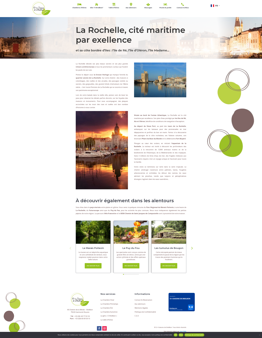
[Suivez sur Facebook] (99, 328)
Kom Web (183, 331)
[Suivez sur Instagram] (104, 328)
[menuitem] (79, 5)
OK (176, 335)
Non (181, 335)
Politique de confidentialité (194, 335)
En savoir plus (93, 266)
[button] (70, 248)
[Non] (259, 335)
